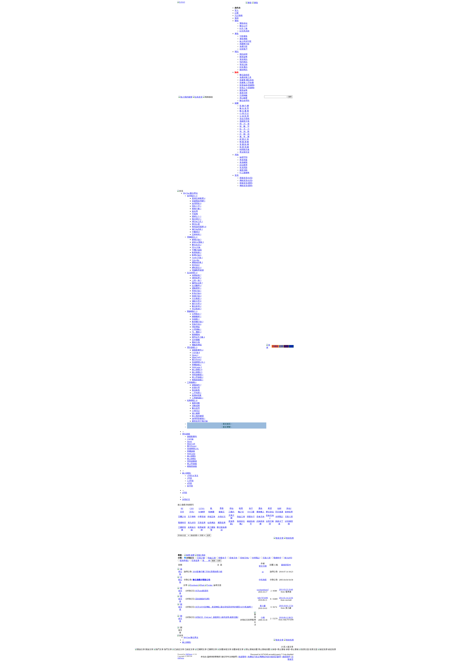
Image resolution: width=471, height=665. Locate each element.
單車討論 (196, 291)
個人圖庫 (196, 413)
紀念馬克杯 (244, 31)
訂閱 (281, 346)
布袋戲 (195, 319)
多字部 (190, 486)
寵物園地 (196, 334)
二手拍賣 (196, 393)
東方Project (196, 360)
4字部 (189, 483)
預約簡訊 (243, 62)
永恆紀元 (186, 499)
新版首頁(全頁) (246, 178)
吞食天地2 (244, 558)
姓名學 (195, 211)
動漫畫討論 (197, 322)
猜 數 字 (244, 126)
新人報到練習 (198, 416)
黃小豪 (263, 606)
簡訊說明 (243, 54)
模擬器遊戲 (197, 380)
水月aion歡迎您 (201, 591)
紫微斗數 (196, 209)
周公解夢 (243, 98)
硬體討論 (196, 240)
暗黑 (241, 508)
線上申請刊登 (245, 41)
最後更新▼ (286, 565)
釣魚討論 (196, 293)
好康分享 (196, 387)
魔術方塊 (196, 342)
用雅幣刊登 (244, 44)
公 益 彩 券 (244, 116)
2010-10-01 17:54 (286, 606)
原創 (203, 555)
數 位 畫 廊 (244, 111)
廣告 (237, 34)
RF (182, 508)
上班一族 (196, 280)
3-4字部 (190, 481)
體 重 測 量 (244, 142)
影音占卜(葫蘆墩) (247, 88)
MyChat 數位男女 (190, 193)
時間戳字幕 (244, 149)
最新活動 (243, 170)
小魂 (263, 617)
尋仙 (231, 508)
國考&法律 (197, 283)
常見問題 (243, 167)
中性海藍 (263, 580)
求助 (237, 155)
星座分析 (243, 93)
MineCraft (196, 357)
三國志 (231, 512)
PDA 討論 (196, 247)
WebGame (197, 367)
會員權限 (243, 162)
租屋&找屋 (196, 395)
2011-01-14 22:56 (286, 598)
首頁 (237, 175)
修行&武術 (197, 229)
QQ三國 (250, 512)
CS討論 (196, 353)
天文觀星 (196, 298)
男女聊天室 (244, 152)
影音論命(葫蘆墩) (247, 85)
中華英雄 (202, 517)
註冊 (237, 13)
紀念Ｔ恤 (243, 28)
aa (263, 572)
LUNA (201, 508)
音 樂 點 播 (244, 144)
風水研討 (196, 219)
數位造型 (196, 408)
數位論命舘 (244, 75)
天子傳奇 (192, 517)
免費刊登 (243, 46)
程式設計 (196, 265)
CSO (192, 508)
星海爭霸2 (184, 560)
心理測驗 (196, 329)
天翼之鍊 (201, 558)
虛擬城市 (196, 385)
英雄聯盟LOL (198, 362)
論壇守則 (243, 157)
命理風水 (192, 196)
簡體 (291, 346)
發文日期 (263, 566)
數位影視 (196, 306)
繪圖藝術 (196, 316)
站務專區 (192, 400)
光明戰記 (279, 517)
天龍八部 (289, 517)
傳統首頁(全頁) (246, 180)
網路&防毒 (197, 262)
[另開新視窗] (180, 574)
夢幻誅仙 (270, 512)
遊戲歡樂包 (197, 350)
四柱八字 (196, 206)
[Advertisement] (280, 547)
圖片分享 (196, 304)
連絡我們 (286, 657)
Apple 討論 (197, 258)
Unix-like (195, 260)
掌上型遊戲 (197, 377)
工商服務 (191, 382)
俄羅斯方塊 (244, 121)
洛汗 (251, 508)
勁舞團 (211, 512)
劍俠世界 (289, 512)
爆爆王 (222, 512)
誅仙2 (288, 508)
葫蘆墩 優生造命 (247, 80)
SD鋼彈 (201, 512)
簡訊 (237, 52)
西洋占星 (196, 224)
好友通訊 (243, 67)
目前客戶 (243, 49)
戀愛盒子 (251, 517)
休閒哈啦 (196, 275)
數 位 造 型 (244, 108)
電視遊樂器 (197, 375)
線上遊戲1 (197, 369)
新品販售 (196, 390)
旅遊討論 (196, 296)
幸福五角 (211, 517)
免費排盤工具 (245, 77)
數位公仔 (243, 26)
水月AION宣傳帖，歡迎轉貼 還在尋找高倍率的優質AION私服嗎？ (224, 607)
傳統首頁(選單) (246, 186)
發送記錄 (243, 64)
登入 (237, 10)
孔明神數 (243, 95)
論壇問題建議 (198, 418)
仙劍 (279, 508)
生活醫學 (196, 286)
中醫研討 (196, 232)
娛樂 (237, 103)
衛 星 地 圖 (244, 147)
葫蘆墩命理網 (198, 201)
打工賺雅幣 (244, 173)
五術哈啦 (196, 234)
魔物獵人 (260, 512)
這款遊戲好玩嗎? (202, 599)
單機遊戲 (196, 365)
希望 (270, 508)
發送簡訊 (243, 59)
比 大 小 (244, 129)
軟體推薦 (196, 252)
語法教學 (243, 165)
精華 (192, 555)
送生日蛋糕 (244, 119)
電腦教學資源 (198, 270)
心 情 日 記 (244, 113)
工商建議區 (197, 398)
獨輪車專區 (197, 345)
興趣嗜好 (192, 311)
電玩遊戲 (192, 347)
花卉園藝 (196, 340)
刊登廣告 (243, 36)
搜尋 (237, 18)
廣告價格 (243, 39)
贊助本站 (243, 23)
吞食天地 (260, 517)
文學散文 (196, 314)
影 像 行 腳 (244, 106)
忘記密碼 (238, 15)
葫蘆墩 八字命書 (247, 82)
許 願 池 (244, 134)
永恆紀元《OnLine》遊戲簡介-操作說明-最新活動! (216, 617)
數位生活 (196, 245)
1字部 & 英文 (192, 476)
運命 (260, 508)
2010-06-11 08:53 (286, 617)
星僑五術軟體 (198, 198)
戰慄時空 (182, 523)
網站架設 (196, 267)
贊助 (237, 21)
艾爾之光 (182, 517)
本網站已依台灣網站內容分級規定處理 (264, 657)
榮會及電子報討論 (200, 421)
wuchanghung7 (263, 590)
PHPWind (189, 654)
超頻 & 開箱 (198, 242)
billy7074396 (263, 598)
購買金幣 (243, 57)
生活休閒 (192, 273)
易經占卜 (196, 216)
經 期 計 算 (244, 139)
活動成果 (196, 406)
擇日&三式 (197, 221)
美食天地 (196, 324)
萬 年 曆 (244, 137)
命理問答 (196, 203)
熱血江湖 (241, 517)
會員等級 (243, 160)
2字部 (189, 478)
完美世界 (202, 523)
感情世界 (196, 278)
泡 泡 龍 (244, 131)
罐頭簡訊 (243, 70)
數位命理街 (244, 101)
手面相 (195, 214)
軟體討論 (196, 255)
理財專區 (196, 327)
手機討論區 (197, 250)
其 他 (206, 560)
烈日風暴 (279, 512)
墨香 (222, 508)
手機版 (275, 346)
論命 (237, 72)
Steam (195, 355)
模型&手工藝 (198, 337)
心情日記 (196, 411)
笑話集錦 (196, 309)
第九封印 (192, 523)
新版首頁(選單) (246, 183)
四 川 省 (244, 124)
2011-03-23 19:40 (286, 589)
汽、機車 (196, 332)
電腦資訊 (192, 237)
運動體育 (196, 288)
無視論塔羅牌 (199, 227)
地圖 (286, 346)
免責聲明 (242, 657)
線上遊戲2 (197, 372)
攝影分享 (196, 301)
